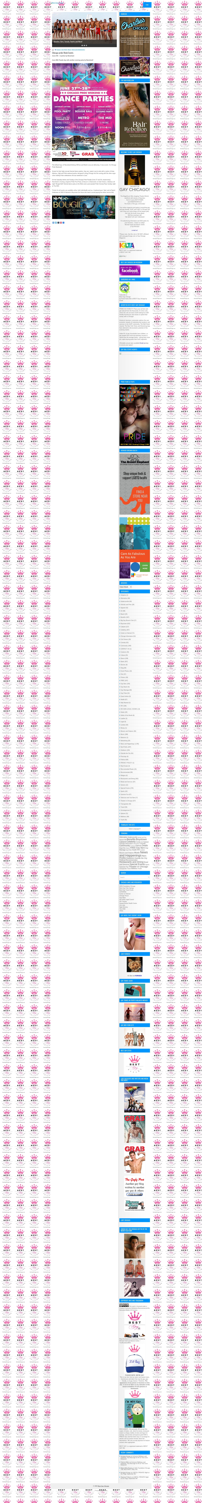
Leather (123, 718)
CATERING (122, 892)
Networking (124, 740)
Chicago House (124, 895)
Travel (122, 807)
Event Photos (125, 671)
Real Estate (124, 766)
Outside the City (126, 753)
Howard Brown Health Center (128, 903)
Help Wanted (124, 702)
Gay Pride (64, 49)
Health (123, 699)
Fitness (123, 677)
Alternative (124, 598)
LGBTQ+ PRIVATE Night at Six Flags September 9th (135, 1473)
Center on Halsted (126, 633)
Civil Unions (124, 639)
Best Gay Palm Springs (126, 888)
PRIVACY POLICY (126, 763)
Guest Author (125, 696)
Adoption (123, 595)
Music (69, 49)
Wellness (123, 816)
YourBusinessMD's (125, 1343)
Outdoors (123, 750)
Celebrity (123, 630)
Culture (123, 655)
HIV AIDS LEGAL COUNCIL (129, 709)
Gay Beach (124, 687)
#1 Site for (135, 976)
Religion (123, 775)
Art (121, 611)
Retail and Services (127, 782)
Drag (122, 668)
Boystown (124, 623)
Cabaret (123, 627)
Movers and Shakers (127, 731)
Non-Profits (124, 747)
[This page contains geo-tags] (122, 256)
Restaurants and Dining (128, 778)
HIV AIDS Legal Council (126, 899)
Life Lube (122, 905)
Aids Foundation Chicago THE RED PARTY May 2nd (135, 1468)
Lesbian (123, 725)
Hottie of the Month (126, 715)
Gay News (122, 897)
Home (147, 5)
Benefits (123, 617)
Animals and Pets (126, 604)
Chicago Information (127, 636)
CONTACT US (125, 649)
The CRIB (122, 909)
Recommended (125, 772)
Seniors (123, 785)
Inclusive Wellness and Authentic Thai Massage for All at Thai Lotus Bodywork (134, 1457)
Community (124, 645)
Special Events (125, 788)
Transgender (124, 804)
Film (122, 674)
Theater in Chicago (126, 801)
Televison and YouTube (128, 797)
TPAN (121, 911)
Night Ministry (123, 907)
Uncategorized (125, 810)
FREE (122, 680)
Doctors (123, 664)
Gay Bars (123, 683)
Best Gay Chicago (103, 1486)
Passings (123, 756)
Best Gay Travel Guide (126, 890)
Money (123, 728)
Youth (122, 820)
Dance (59, 49)
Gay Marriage (125, 690)
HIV (122, 706)
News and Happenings (78, 49)
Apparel (123, 608)
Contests (123, 652)
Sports (123, 791)
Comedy (123, 642)
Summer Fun (125, 794)
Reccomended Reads (127, 769)
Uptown (123, 813)
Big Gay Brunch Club (127, 620)
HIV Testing (123, 901)
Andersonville (125, 601)
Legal (122, 721)
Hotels (123, 712)
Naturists (123, 737)
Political (123, 759)
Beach (123, 614)
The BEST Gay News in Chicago (64, 41)
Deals (122, 661)
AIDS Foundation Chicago (127, 886)
